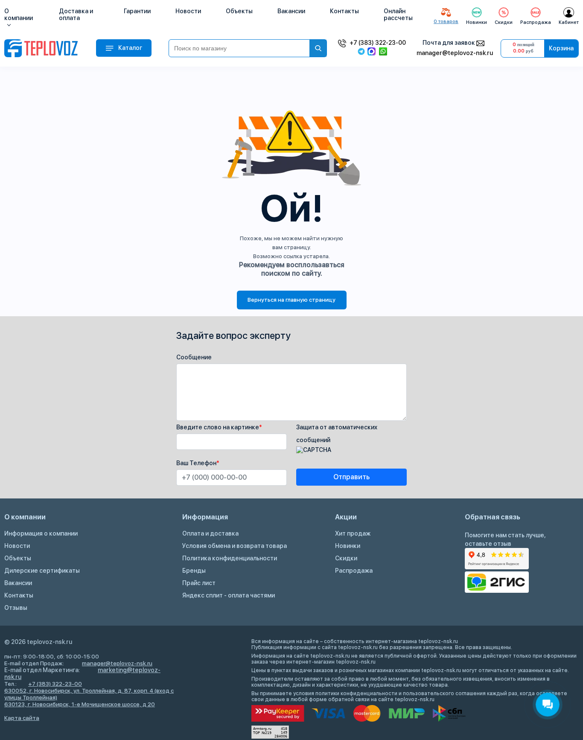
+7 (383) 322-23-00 (377, 42)
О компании (18, 14)
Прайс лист (199, 583)
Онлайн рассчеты (398, 14)
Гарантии (137, 11)
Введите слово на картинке (219, 427)
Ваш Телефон (197, 463)
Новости (188, 11)
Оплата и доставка (210, 533)
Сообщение (194, 357)
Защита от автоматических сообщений (336, 433)
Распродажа (354, 570)
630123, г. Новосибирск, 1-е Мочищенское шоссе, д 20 (79, 704)
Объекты (239, 11)
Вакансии (291, 11)
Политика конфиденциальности (229, 558)
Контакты (344, 11)
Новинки (347, 545)
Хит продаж (352, 533)
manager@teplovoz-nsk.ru (455, 53)
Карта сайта (21, 717)
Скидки (346, 558)
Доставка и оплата (76, 14)
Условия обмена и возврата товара (234, 545)
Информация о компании (41, 533)
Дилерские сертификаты (42, 570)
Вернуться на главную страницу (291, 300)
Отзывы (15, 607)
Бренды (194, 570)
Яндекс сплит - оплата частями (228, 595)
